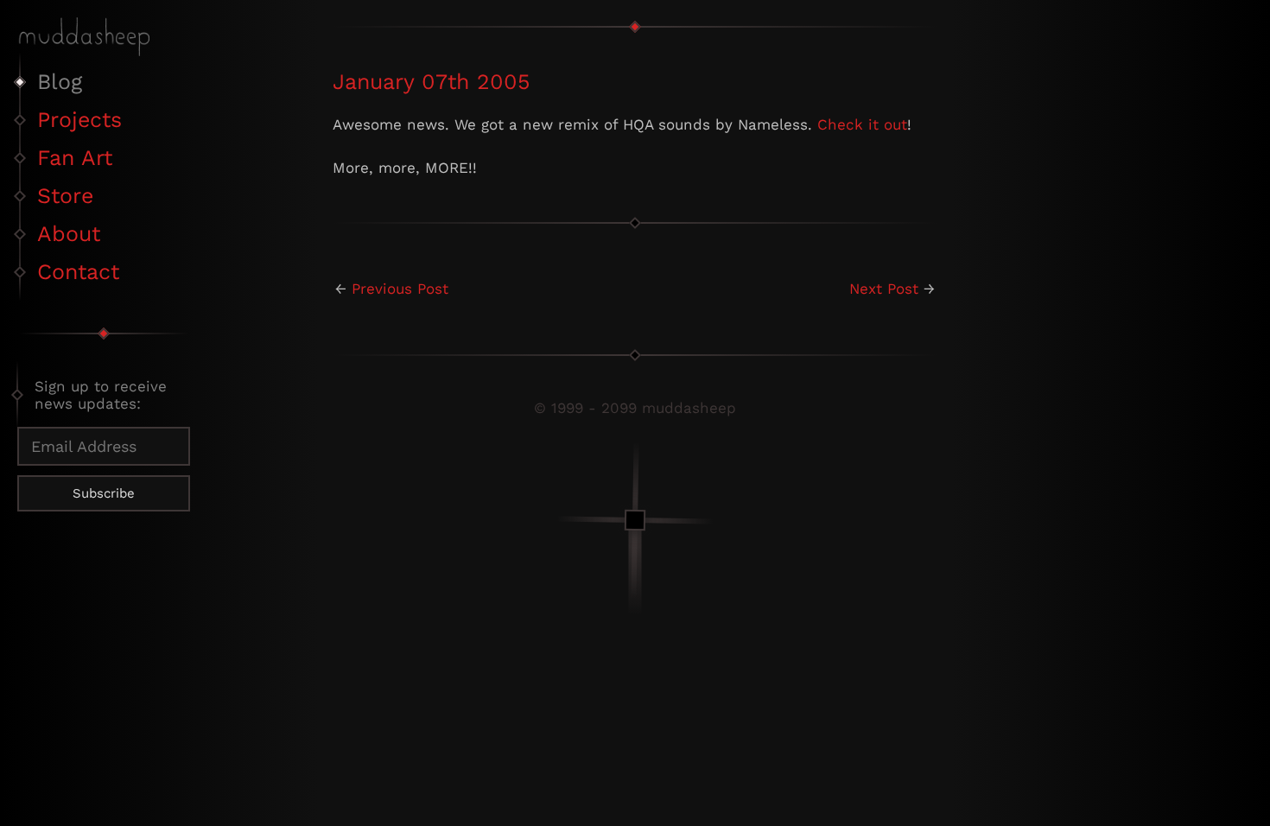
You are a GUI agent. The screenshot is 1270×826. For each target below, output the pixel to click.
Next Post (883, 288)
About (68, 233)
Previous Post (400, 288)
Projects (79, 119)
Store (65, 195)
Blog (59, 81)
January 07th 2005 (431, 81)
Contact (78, 271)
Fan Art (74, 157)
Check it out (862, 124)
